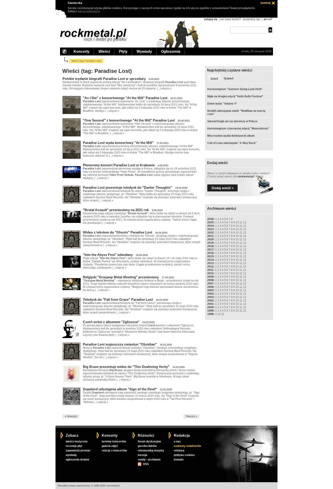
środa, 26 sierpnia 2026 (256, 51)
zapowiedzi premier (78, 450)
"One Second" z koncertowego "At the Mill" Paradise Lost (129, 120)
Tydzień (228, 78)
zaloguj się (210, 19)
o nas (177, 441)
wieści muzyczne (77, 441)
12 (244, 222)
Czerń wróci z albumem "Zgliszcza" (111, 322)
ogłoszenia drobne (77, 459)
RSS (146, 464)
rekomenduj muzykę (151, 450)
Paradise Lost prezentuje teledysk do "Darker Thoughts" (127, 187)
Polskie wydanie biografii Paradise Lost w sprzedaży (104, 79)
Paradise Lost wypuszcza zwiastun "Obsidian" (120, 344)
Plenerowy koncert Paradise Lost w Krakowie (119, 165)
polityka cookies (184, 455)
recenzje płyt (74, 446)
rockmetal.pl (245, 176)
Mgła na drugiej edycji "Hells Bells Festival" (235, 96)
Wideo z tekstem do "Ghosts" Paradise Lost (117, 232)
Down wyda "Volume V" (222, 103)
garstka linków (147, 446)
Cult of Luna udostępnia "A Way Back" (232, 143)
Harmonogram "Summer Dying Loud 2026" (235, 89)
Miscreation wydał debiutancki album (231, 135)
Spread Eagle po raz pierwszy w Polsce (232, 121)
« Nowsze (71, 416)
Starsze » (191, 416)
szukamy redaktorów (187, 446)
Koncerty (81, 51)
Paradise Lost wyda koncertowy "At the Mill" (118, 143)
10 (237, 222)
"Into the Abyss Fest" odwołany (108, 255)
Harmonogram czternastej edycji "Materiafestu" (238, 128)
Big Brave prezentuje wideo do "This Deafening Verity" (126, 367)
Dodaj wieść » (223, 188)
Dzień (214, 78)
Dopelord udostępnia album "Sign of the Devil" (120, 389)
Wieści (104, 51)
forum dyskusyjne (149, 441)
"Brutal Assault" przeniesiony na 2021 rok (116, 210)
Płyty (123, 51)
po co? (268, 19)
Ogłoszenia (170, 51)
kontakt (178, 459)
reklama (179, 450)
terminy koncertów (114, 441)
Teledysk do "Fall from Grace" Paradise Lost (118, 299)
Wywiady (144, 51)
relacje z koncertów (114, 450)
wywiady (71, 455)
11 (240, 222)
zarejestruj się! (251, 19)
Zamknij (265, 3)
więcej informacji (88, 11)
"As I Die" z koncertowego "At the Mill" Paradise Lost (125, 98)
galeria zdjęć (110, 446)
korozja (142, 455)
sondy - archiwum (149, 459)
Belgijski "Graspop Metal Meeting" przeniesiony (121, 277)
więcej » (167, 88)
